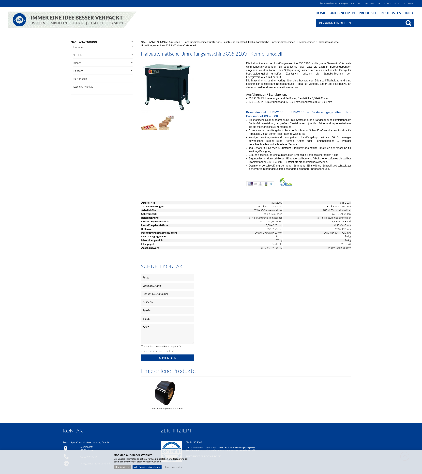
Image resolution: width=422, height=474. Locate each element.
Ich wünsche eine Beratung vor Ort (163, 346)
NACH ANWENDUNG (84, 42)
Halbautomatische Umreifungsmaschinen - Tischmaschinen (281, 41)
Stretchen (78, 55)
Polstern (78, 70)
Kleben (77, 62)
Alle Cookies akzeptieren (147, 467)
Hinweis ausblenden (173, 467)
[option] (184, 394)
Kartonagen (80, 78)
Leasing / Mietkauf (83, 86)
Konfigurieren (122, 467)
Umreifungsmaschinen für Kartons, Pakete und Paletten (214, 41)
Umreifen (78, 47)
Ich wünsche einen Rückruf (158, 351)
